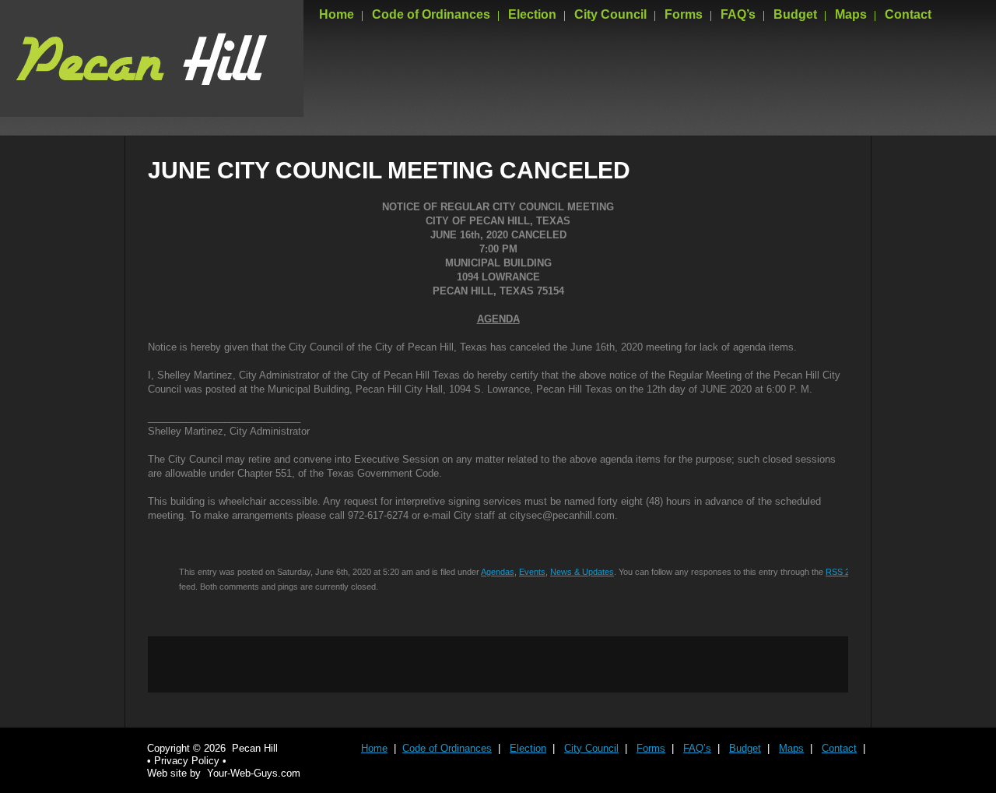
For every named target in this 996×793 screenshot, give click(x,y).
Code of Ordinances (431, 14)
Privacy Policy (186, 761)
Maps (851, 14)
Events (532, 571)
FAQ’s (738, 14)
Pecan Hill (255, 748)
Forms (684, 14)
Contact (908, 14)
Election (532, 14)
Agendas (497, 571)
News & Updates (582, 571)
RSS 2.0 (841, 571)
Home (336, 14)
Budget (795, 14)
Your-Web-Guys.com (253, 773)
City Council (610, 14)
